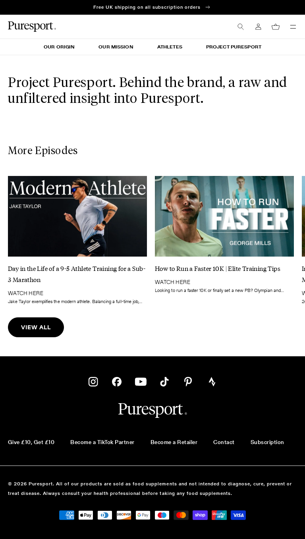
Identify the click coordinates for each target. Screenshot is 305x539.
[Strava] (212, 381)
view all (36, 327)
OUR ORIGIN (59, 46)
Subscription (267, 442)
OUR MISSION (115, 46)
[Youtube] (141, 381)
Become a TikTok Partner (102, 442)
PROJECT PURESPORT (233, 46)
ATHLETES (169, 46)
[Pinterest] (188, 381)
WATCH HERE (25, 293)
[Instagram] (93, 381)
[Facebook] (117, 381)
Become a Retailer (174, 442)
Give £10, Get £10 (31, 442)
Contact (223, 442)
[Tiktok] (164, 381)
